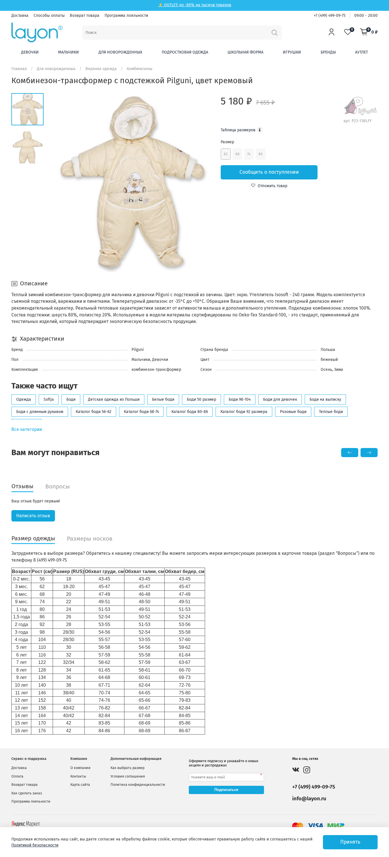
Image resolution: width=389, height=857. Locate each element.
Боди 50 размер (201, 399)
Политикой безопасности (34, 845)
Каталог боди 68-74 (141, 411)
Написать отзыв (33, 515)
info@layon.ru (309, 798)
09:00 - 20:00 (366, 15)
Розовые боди (293, 411)
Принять (350, 842)
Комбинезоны (139, 68)
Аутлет (361, 52)
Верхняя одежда (101, 68)
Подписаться (226, 790)
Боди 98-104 (240, 399)
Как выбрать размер (127, 768)
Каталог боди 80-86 (189, 411)
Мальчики (68, 52)
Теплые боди (331, 411)
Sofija (49, 399)
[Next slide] (203, 183)
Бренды (328, 52)
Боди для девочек (280, 399)
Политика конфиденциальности (137, 784)
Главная (19, 68)
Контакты (78, 776)
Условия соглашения (127, 776)
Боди (70, 399)
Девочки (30, 52)
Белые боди (163, 399)
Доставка (19, 15)
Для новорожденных (120, 52)
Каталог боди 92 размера (243, 411)
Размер (227, 142)
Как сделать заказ (26, 793)
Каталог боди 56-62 (93, 411)
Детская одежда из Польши (114, 399)
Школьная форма (245, 52)
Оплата (17, 776)
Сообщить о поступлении (269, 172)
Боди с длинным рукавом (39, 411)
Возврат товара (84, 15)
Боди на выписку (325, 399)
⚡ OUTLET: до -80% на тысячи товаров (194, 5)
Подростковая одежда (185, 52)
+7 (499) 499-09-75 (329, 15)
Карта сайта (80, 784)
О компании (80, 768)
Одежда (23, 399)
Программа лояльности (126, 15)
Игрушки (292, 52)
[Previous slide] (61, 183)
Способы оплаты (49, 15)
